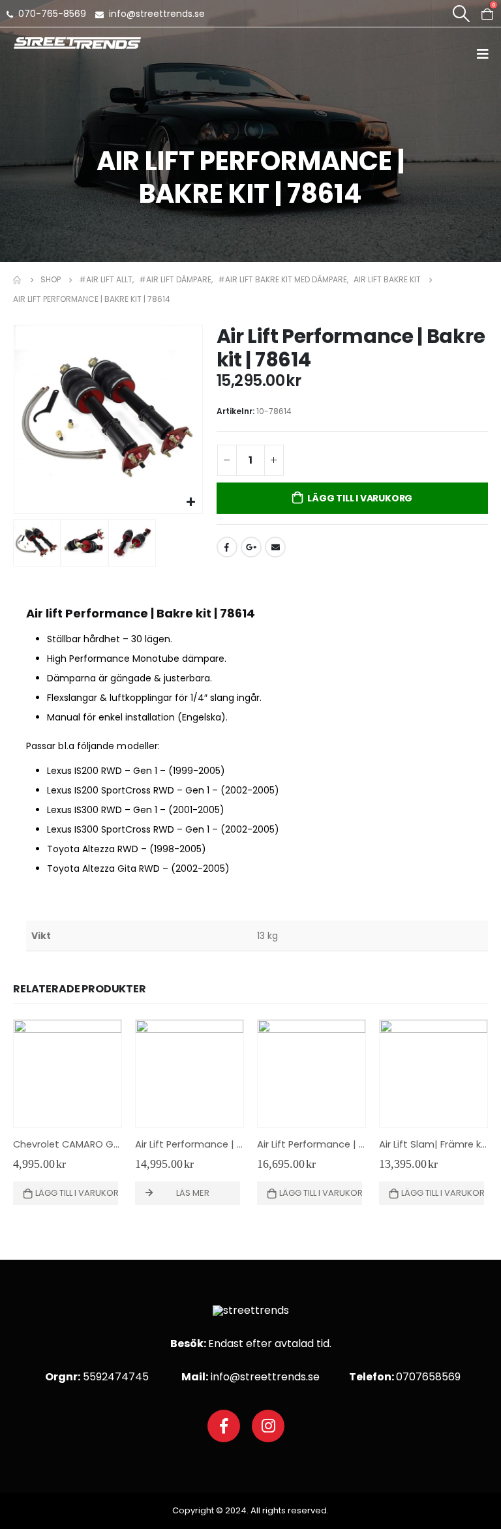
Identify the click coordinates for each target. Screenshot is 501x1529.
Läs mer (192, 1193)
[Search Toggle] (461, 13)
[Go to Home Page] (17, 279)
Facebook (227, 547)
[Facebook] (223, 1426)
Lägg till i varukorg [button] (76, 1193)
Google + (251, 547)
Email (275, 547)
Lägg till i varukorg (359, 498)
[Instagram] (268, 1426)
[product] (67, 1073)
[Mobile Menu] (487, 53)
